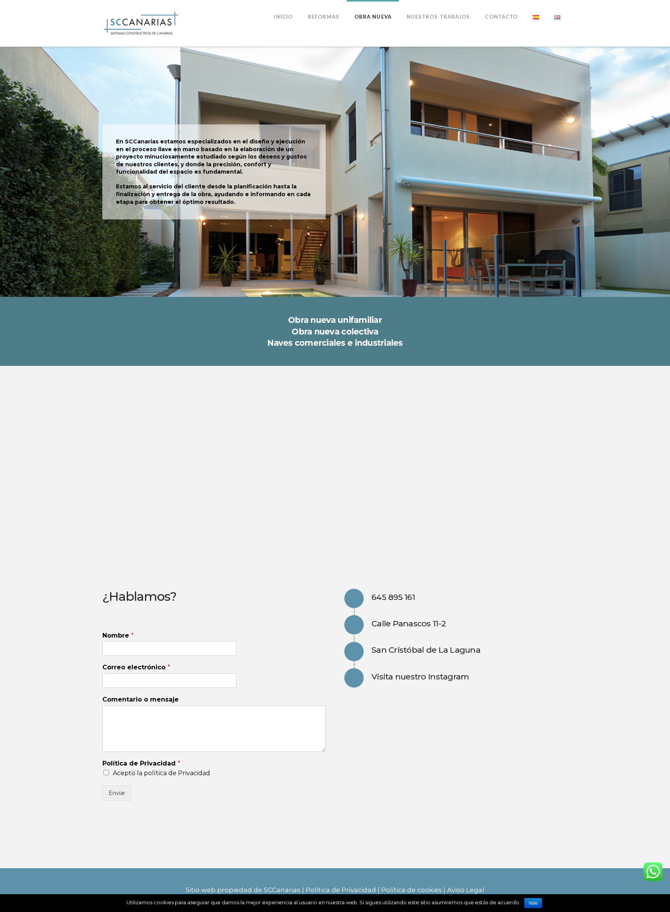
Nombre (118, 635)
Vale (533, 903)
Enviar (117, 793)
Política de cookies (411, 890)
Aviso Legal (465, 890)
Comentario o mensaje (140, 699)
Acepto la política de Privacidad (161, 773)
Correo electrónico (136, 667)
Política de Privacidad (141, 763)
